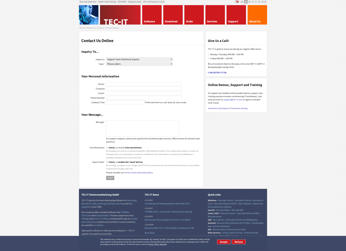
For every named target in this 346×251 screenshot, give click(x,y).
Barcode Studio (102, 215)
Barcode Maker (223, 210)
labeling (110, 203)
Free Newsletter (97, 147)
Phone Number (98, 97)
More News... (150, 232)
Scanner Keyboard (221, 226)
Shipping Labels (134, 1)
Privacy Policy (153, 244)
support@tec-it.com (233, 99)
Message (100, 122)
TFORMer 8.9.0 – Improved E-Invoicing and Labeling (168, 211)
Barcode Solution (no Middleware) (242, 219)
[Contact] (237, 2)
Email (101, 93)
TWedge (85, 218)
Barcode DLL (219, 219)
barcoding (132, 200)
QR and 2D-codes (89, 203)
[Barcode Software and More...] (88, 15)
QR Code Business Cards (153, 1)
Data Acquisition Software (220, 206)
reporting (119, 203)
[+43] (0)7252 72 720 (217, 72)
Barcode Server (215, 216)
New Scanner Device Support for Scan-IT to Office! (167, 219)
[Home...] (120, 15)
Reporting (258, 203)
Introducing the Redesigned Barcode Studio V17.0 (167, 203)
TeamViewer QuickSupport (218, 108)
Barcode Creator (225, 200)
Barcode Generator (88, 1)
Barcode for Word (243, 200)
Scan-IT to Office (101, 218)
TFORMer (125, 212)
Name (101, 84)
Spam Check (98, 162)
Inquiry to (100, 59)
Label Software (244, 203)
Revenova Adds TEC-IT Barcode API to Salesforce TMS (169, 228)
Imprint (163, 244)
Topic (102, 64)
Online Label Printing (107, 1)
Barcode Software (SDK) (225, 203)
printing (102, 203)
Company (100, 88)
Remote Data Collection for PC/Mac (233, 223)
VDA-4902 (122, 1)
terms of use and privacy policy (138, 172)
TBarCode (86, 215)
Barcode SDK (237, 210)
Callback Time (98, 102)
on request (98, 225)
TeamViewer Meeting (239, 108)
